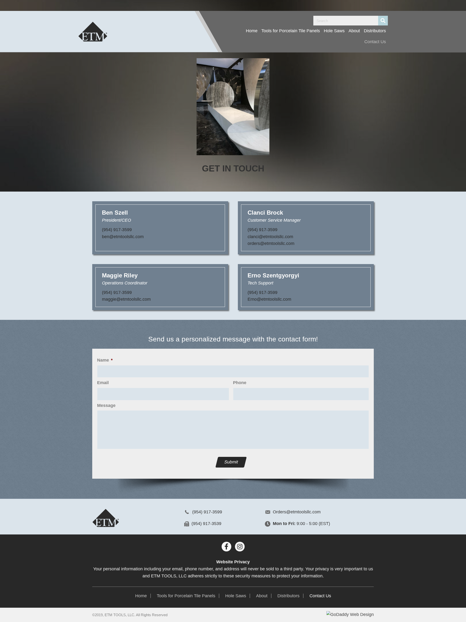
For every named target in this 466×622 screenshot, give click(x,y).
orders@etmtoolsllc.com (271, 243)
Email (103, 382)
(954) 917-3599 (117, 229)
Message (106, 405)
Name (105, 360)
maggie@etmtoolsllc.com (126, 299)
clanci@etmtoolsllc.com (270, 236)
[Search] (383, 20)
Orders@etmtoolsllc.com (297, 511)
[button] (226, 546)
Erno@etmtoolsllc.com (269, 299)
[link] (251, 30)
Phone (239, 382)
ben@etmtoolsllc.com (123, 236)
